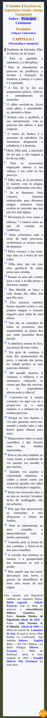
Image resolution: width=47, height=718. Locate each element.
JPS (19, 644)
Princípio (29, 19)
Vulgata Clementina (23, 33)
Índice (13, 19)
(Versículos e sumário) (23, 43)
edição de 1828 (30, 619)
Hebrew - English (31, 640)
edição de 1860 (30, 626)
